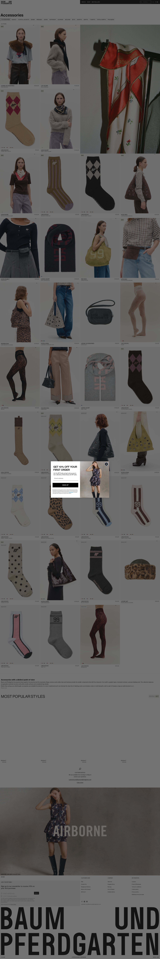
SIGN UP (65, 485)
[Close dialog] (106, 464)
